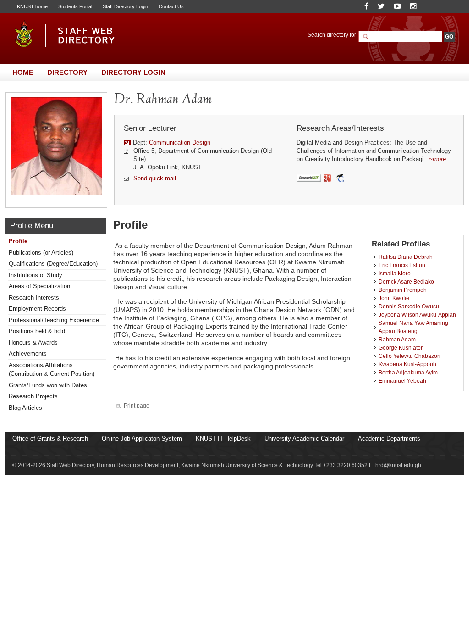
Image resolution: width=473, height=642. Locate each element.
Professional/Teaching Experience (54, 320)
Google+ (328, 178)
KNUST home (32, 6)
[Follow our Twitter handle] (381, 6)
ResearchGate (309, 178)
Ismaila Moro (395, 273)
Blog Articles (25, 407)
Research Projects (33, 396)
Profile (18, 241)
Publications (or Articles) (41, 252)
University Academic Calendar (304, 438)
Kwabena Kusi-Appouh (407, 364)
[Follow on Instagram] (413, 6)
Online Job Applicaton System (142, 438)
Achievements (28, 353)
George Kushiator (401, 348)
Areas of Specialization (39, 286)
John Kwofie (394, 298)
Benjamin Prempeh (403, 290)
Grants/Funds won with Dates (48, 385)
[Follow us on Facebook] (366, 6)
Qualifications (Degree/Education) (53, 263)
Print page (136, 405)
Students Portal (75, 6)
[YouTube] (397, 6)
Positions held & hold (37, 331)
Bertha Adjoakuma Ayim (408, 372)
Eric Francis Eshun (402, 265)
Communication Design (179, 142)
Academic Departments (389, 438)
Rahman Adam (397, 339)
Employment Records (37, 308)
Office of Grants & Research (50, 438)
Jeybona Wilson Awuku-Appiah (417, 315)
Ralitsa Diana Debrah (406, 257)
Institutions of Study (35, 275)
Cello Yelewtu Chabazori (409, 356)
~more (437, 159)
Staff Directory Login (125, 6)
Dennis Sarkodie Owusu (409, 306)
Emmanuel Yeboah (402, 381)
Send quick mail (154, 178)
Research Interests (34, 297)
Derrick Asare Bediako (406, 282)
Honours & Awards (33, 342)
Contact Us (171, 6)
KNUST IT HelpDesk (223, 438)
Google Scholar (340, 178)
